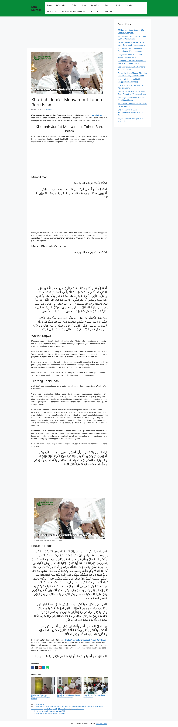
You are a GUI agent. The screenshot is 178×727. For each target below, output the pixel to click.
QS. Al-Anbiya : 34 (50, 709)
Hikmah (117, 5)
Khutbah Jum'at (39, 704)
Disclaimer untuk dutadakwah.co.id (74, 11)
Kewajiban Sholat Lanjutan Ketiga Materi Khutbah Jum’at (68, 696)
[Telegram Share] (43, 667)
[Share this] (32, 667)
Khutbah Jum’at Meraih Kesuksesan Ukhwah (49, 713)
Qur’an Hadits (60, 5)
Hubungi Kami (107, 11)
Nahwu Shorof (96, 5)
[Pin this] (40, 667)
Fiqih (74, 5)
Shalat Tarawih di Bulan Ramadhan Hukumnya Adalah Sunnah (130, 112)
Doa (106, 5)
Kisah (84, 5)
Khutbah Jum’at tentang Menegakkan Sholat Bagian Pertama (40, 697)
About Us (94, 11)
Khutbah (130, 5)
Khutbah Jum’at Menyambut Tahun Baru (47, 706)
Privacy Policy (52, 11)
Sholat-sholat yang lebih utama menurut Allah (49, 711)
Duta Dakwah (36, 8)
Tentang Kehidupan (77, 709)
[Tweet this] (36, 667)
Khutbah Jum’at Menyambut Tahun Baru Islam (78, 706)
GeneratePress (101, 724)
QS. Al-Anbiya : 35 (64, 709)
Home (49, 5)
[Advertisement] (69, 33)
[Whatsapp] (47, 667)
